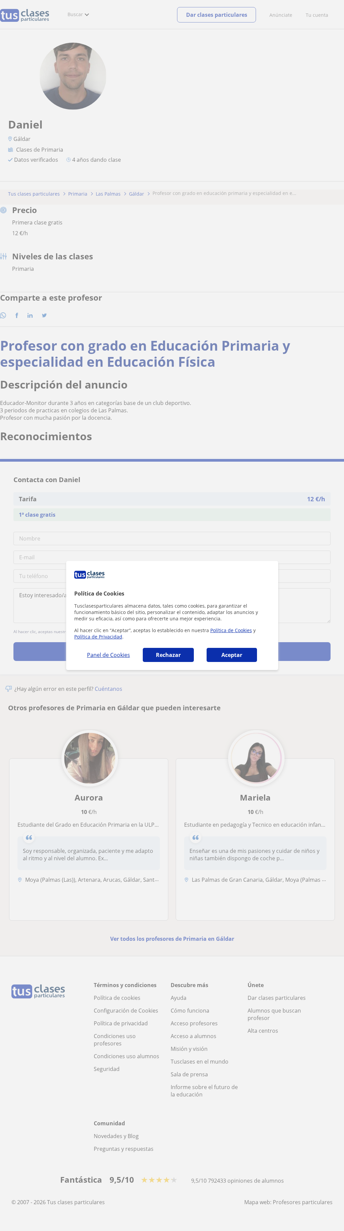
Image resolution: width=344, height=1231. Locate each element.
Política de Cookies (231, 630)
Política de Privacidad (98, 636)
